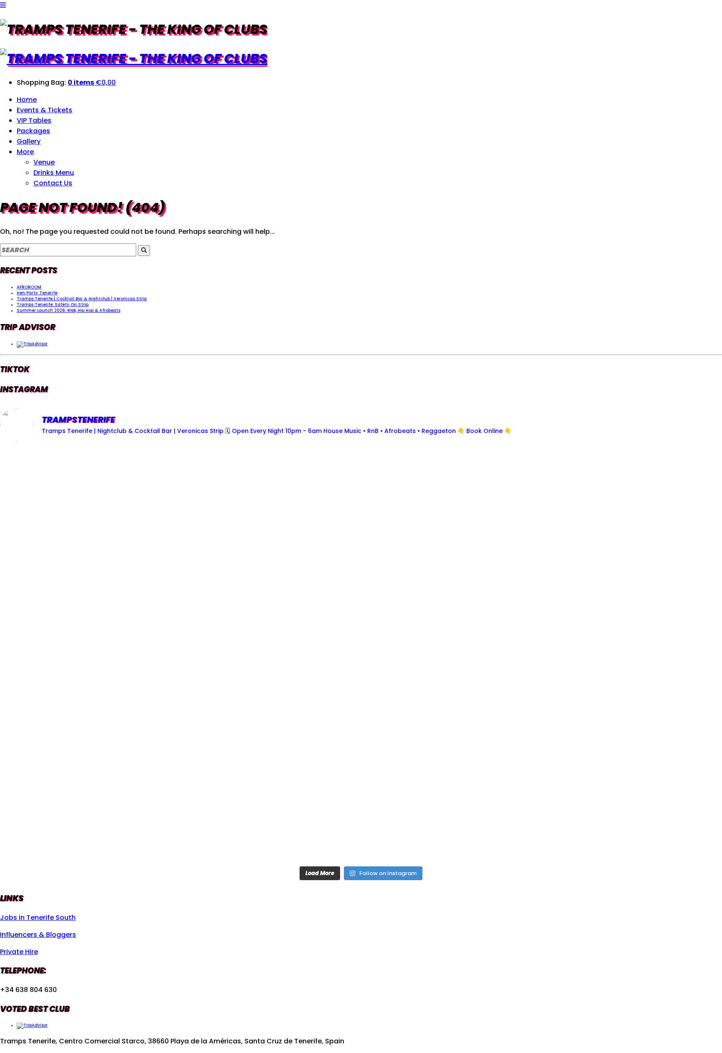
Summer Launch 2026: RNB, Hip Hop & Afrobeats (68, 310)
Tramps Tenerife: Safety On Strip (53, 304)
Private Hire (19, 952)
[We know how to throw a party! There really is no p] (361, 792)
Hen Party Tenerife (37, 293)
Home (27, 99)
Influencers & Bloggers (38, 934)
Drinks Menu (53, 172)
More (25, 152)
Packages (33, 131)
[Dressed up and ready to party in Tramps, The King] (361, 655)
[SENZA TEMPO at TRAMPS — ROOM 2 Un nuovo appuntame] (119, 655)
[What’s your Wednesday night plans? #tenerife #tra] (603, 792)
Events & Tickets (44, 110)
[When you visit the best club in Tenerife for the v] (603, 655)
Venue (44, 162)
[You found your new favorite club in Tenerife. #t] (119, 792)
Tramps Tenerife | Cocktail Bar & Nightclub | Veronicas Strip (82, 298)
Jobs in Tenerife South (38, 917)
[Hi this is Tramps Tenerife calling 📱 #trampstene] (119, 518)
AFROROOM (29, 287)
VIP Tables (34, 120)
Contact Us (52, 183)
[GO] (144, 250)
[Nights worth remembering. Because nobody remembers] (361, 518)
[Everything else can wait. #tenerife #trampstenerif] (603, 518)
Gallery (29, 141)
